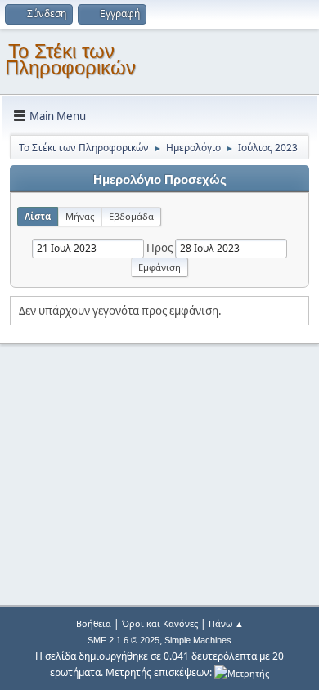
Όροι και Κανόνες (160, 623)
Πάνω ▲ (226, 623)
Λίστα (38, 216)
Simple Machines (197, 640)
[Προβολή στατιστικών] (241, 672)
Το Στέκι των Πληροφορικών (70, 59)
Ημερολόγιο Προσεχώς (160, 179)
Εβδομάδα (131, 216)
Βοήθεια (93, 623)
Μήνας (79, 216)
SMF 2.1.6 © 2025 (124, 640)
